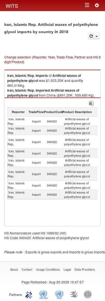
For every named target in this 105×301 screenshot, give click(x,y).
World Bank (89, 294)
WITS (12, 5)
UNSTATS (59, 294)
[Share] (93, 36)
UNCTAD (44, 294)
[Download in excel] (91, 102)
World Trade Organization (74, 294)
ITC (29, 294)
